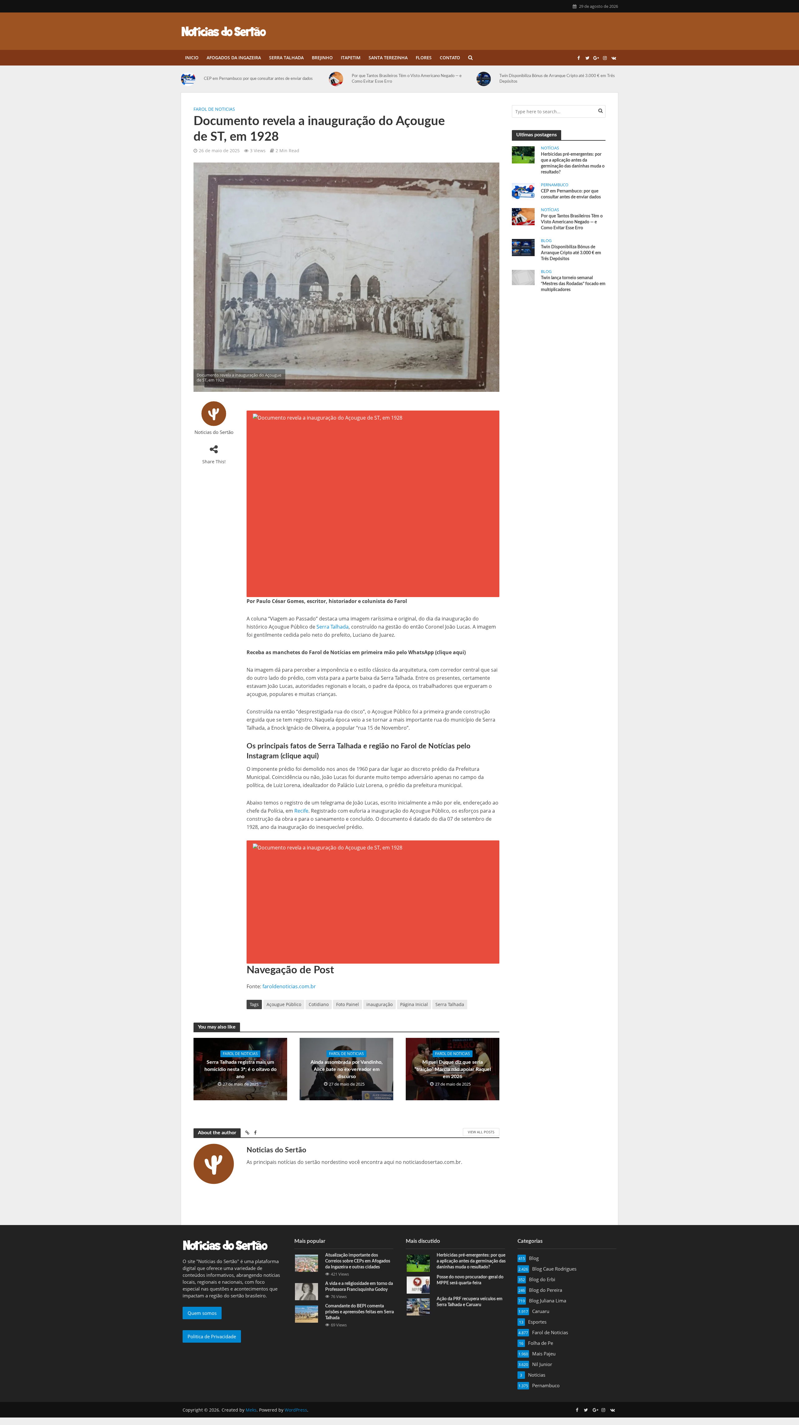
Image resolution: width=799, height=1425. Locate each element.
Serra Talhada (286, 58)
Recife (301, 810)
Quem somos (202, 1313)
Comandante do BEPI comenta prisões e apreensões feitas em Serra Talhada (359, 1312)
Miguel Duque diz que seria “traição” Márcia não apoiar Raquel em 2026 (452, 1069)
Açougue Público (284, 1004)
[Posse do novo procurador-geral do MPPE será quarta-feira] (418, 1284)
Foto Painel (347, 1004)
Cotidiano (319, 1004)
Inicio (192, 58)
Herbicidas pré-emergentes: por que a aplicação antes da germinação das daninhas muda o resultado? (573, 163)
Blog (546, 240)
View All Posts (481, 1132)
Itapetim (350, 58)
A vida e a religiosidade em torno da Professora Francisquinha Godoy (359, 1287)
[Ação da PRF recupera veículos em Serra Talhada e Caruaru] (418, 1306)
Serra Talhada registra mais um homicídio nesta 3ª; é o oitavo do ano (240, 1069)
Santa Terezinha (388, 58)
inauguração (379, 1004)
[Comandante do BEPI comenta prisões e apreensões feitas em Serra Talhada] (306, 1313)
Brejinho (322, 58)
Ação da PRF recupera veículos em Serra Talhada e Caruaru (469, 1302)
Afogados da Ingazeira (234, 58)
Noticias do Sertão (213, 432)
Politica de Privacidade (212, 1336)
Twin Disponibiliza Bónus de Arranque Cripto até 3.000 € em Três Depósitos (557, 79)
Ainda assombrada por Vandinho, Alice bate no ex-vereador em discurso (347, 1069)
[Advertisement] (558, 345)
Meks (251, 1410)
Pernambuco (554, 184)
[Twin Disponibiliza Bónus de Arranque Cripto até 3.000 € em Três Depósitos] (486, 79)
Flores (424, 58)
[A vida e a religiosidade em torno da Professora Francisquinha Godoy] (306, 1291)
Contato (450, 58)
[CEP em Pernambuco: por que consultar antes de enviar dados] (191, 79)
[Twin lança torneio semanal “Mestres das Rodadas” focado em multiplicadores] (523, 277)
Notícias (550, 148)
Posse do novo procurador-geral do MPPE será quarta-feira (470, 1280)
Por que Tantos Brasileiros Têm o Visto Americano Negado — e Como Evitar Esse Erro (407, 79)
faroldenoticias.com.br (289, 986)
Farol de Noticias (214, 109)
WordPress (296, 1410)
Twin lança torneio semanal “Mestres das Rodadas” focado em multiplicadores (573, 284)
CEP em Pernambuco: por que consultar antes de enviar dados (258, 79)
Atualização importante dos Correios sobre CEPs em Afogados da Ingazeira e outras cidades (357, 1261)
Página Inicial (414, 1004)
